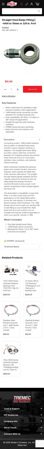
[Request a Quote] (21, 4)
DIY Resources (11, 415)
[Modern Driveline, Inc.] (12, 4)
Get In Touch (10, 427)
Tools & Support (12, 408)
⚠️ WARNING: (14, 241)
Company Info (10, 421)
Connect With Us (12, 434)
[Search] (39, 11)
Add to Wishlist (8, 96)
